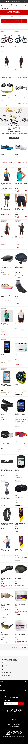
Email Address (7, 700)
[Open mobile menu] (2, 5)
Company (2, 690)
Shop (1, 681)
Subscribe (21, 703)
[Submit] (2, 8)
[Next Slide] (27, 1)
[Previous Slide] (1, 1)
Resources (2, 686)
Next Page (23, 647)
